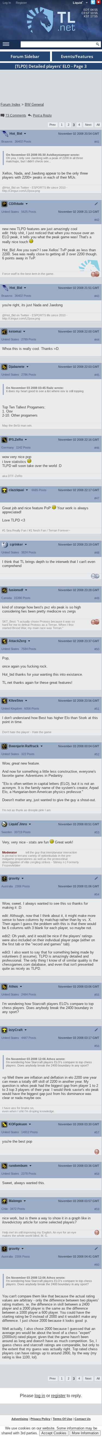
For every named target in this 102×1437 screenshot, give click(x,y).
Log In (7, 2)
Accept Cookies (53, 1433)
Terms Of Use (62, 1418)
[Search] (98, 44)
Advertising (19, 1418)
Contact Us (83, 1418)
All (98, 124)
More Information (85, 1433)
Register (21, 2)
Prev (53, 124)
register (58, 1395)
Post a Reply (42, 115)
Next (88, 124)
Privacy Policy (40, 1418)
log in (40, 1395)
